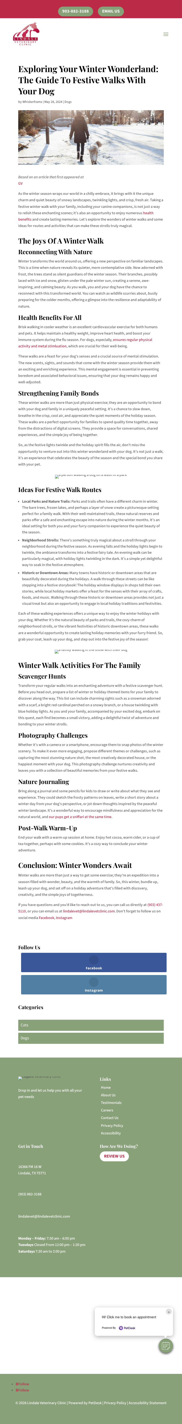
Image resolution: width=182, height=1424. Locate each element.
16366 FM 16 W (29, 1166)
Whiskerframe (32, 102)
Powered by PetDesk (85, 1403)
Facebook (46, 917)
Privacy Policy (115, 1403)
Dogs (68, 102)
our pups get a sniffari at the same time (80, 816)
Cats (24, 1025)
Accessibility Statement (148, 1403)
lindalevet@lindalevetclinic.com (89, 911)
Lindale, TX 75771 (32, 1173)
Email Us (111, 11)
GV (20, 183)
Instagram (64, 917)
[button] (166, 1346)
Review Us (114, 1156)
